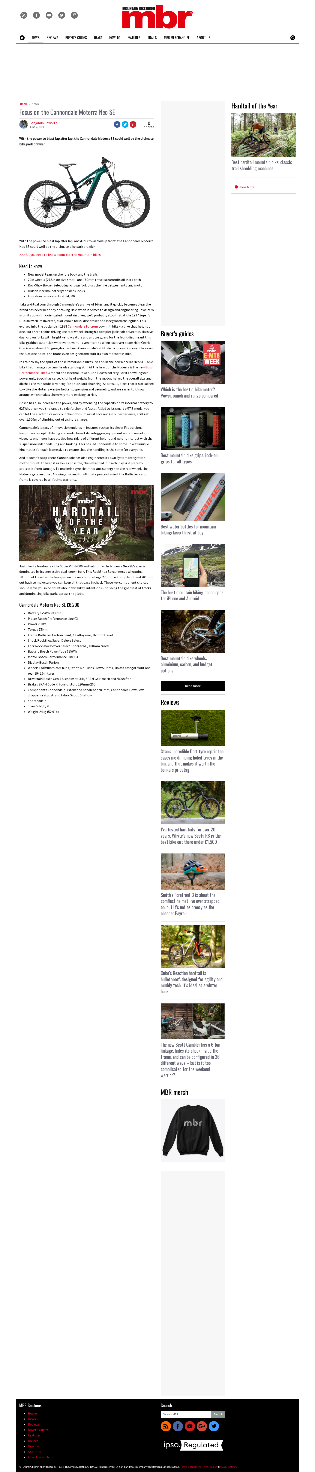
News (35, 104)
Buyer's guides (177, 333)
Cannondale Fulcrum (83, 326)
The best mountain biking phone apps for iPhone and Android (192, 595)
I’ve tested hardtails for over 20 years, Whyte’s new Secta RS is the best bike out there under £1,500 (191, 835)
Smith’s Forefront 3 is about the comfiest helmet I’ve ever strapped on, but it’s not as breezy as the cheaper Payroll (190, 904)
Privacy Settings (228, 1466)
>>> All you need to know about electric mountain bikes (60, 254)
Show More (246, 187)
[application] (86, 523)
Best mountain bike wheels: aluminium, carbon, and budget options (186, 664)
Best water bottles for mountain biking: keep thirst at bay (188, 529)
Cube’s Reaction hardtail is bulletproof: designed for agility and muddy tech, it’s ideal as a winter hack (192, 982)
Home (24, 104)
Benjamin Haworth (43, 123)
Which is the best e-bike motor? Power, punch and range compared (189, 392)
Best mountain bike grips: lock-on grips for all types (189, 458)
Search (218, 1414)
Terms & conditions (190, 1466)
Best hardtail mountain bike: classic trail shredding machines (261, 165)
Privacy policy (210, 1466)
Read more (193, 686)
